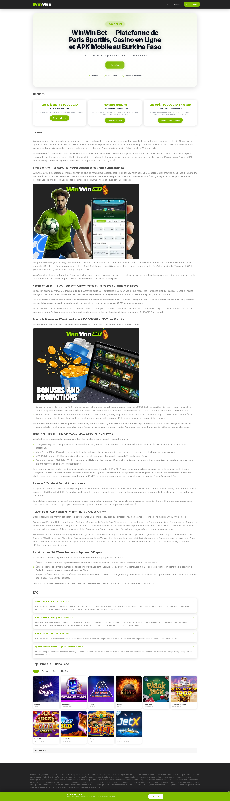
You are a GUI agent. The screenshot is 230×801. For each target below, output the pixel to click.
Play (46, 686)
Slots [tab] (54, 671)
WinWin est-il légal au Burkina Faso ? (52, 602)
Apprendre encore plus (170, 120)
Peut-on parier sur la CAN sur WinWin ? (52, 634)
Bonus (177, 4)
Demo (46, 691)
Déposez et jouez (115, 120)
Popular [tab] (45, 671)
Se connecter (192, 4)
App (168, 4)
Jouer (156, 797)
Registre (115, 65)
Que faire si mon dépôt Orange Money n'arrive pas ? (59, 647)
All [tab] (36, 671)
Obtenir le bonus (59, 118)
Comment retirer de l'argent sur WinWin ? (54, 618)
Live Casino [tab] (65, 671)
